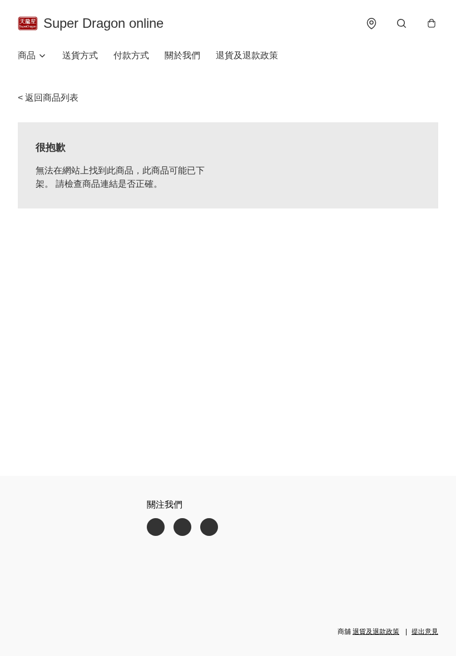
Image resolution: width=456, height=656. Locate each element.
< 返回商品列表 (48, 97)
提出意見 (425, 631)
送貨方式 (80, 55)
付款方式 (131, 55)
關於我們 (182, 55)
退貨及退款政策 (247, 55)
